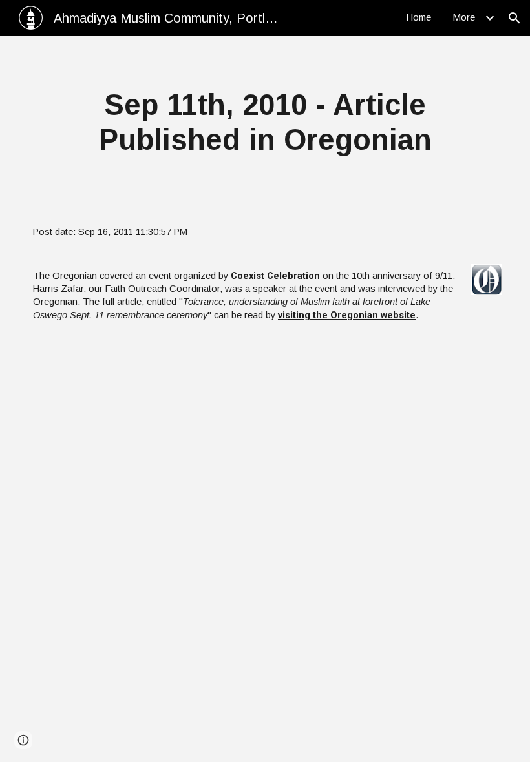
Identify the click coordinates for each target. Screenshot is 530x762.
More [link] (464, 17)
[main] (265, 123)
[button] (514, 18)
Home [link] (419, 17)
